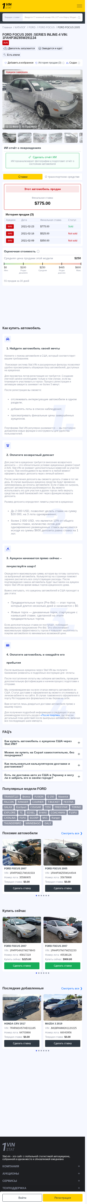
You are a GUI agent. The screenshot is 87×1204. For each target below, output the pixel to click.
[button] (12, 17)
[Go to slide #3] (40, 138)
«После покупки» (50, 715)
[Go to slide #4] (55, 138)
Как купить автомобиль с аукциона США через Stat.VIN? (38, 742)
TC (21, 812)
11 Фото (13, 126)
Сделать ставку (22, 888)
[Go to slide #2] (25, 138)
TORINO (76, 807)
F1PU (23, 818)
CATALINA (10, 818)
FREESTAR (61, 807)
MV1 (45, 818)
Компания (10, 1166)
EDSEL (31, 812)
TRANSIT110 (11, 796)
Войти (22, 1197)
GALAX (8, 807)
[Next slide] (77, 96)
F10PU (73, 812)
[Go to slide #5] (71, 138)
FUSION (39, 796)
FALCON (9, 802)
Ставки (23, 176)
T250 (48, 807)
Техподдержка (14, 1188)
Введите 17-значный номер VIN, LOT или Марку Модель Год (51, 17)
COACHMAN (58, 812)
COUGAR (35, 807)
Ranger (56, 818)
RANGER (23, 802)
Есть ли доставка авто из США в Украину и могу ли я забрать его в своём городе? (39, 776)
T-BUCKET (54, 802)
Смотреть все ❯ (72, 833)
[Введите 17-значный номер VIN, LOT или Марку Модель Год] (79, 17)
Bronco (26, 796)
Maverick (63, 796)
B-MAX (43, 812)
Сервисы (9, 1180)
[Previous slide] (8, 96)
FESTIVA (68, 802)
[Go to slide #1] (9, 138)
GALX (48, 823)
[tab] (36, 895)
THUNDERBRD (12, 823)
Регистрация (62, 1197)
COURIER (38, 802)
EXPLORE (10, 812)
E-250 (51, 796)
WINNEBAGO (32, 823)
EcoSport (21, 807)
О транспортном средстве (62, 176)
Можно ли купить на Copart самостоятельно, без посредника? (39, 754)
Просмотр (31, 126)
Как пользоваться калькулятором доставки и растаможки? (37, 765)
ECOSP (34, 818)
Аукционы (10, 1173)
